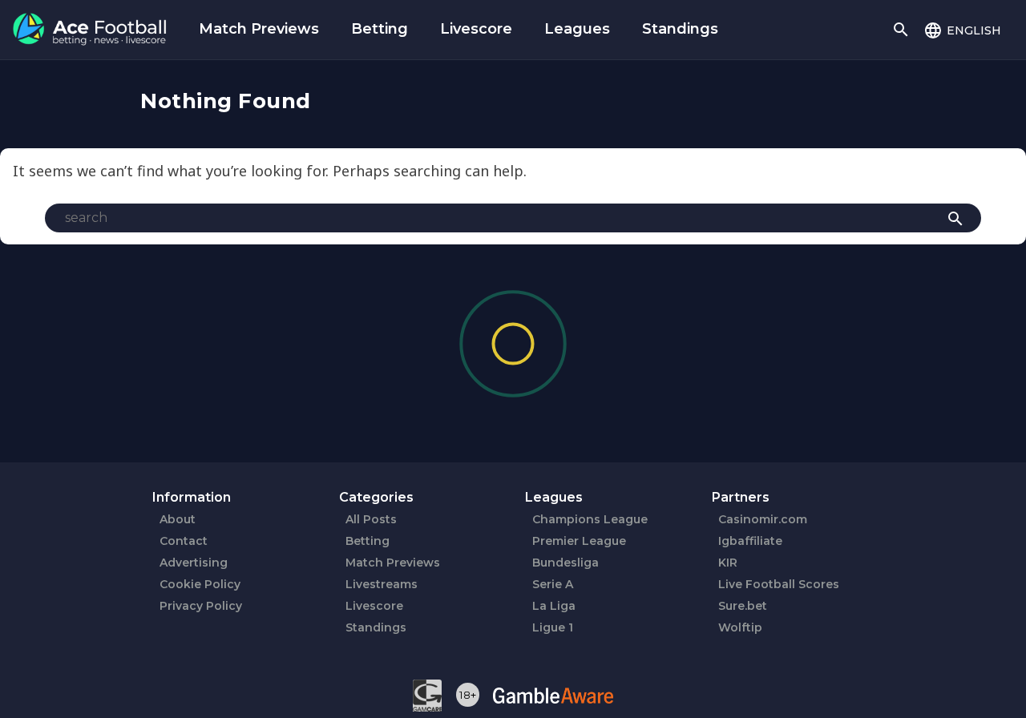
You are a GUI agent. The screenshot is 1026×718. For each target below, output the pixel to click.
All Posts (371, 519)
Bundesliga (565, 562)
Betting (379, 29)
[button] (962, 29)
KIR (727, 562)
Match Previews (259, 29)
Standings (680, 29)
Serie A (552, 584)
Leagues (577, 29)
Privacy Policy (201, 606)
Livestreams (381, 584)
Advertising (194, 562)
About (178, 519)
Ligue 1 (552, 627)
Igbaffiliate (750, 541)
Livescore (476, 29)
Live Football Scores (778, 584)
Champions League (590, 519)
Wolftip (740, 627)
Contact (184, 541)
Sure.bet (742, 606)
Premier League (579, 541)
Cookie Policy (200, 584)
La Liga (554, 606)
